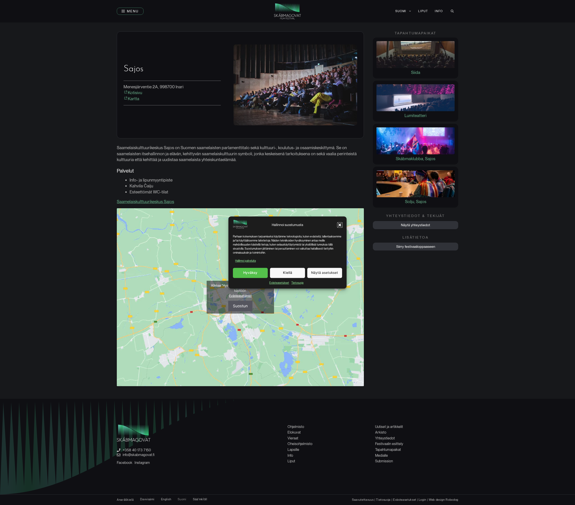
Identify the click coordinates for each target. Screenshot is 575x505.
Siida (415, 72)
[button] (340, 225)
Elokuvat (294, 432)
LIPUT (423, 11)
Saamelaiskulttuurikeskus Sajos (145, 201)
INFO (439, 11)
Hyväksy (250, 273)
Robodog (452, 499)
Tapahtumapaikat (388, 449)
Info (290, 455)
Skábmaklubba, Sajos (415, 158)
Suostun (240, 306)
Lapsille (293, 449)
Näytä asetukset (324, 273)
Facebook (124, 463)
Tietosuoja (297, 282)
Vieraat (293, 438)
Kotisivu (135, 92)
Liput (291, 461)
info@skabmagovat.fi (139, 455)
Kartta (133, 98)
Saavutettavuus (363, 499)
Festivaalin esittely (389, 444)
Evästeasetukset (279, 282)
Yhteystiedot (385, 438)
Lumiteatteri (416, 115)
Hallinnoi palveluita (245, 261)
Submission (384, 461)
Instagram (142, 463)
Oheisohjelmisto (300, 444)
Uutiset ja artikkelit (389, 427)
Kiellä (287, 273)
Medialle (381, 455)
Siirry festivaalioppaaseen (415, 246)
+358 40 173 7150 (137, 450)
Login (422, 499)
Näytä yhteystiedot (415, 225)
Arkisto (380, 432)
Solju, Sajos (415, 201)
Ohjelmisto (296, 427)
